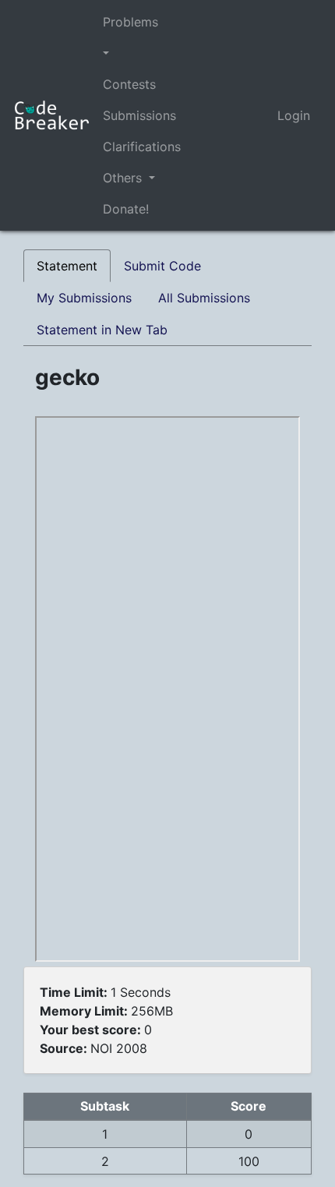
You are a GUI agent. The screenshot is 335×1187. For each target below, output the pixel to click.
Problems (130, 22)
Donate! (126, 209)
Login (293, 115)
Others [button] (124, 177)
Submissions (139, 115)
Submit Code (162, 266)
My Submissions (84, 298)
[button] (142, 53)
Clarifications (142, 146)
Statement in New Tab (102, 329)
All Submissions (204, 298)
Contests (129, 84)
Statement (67, 266)
